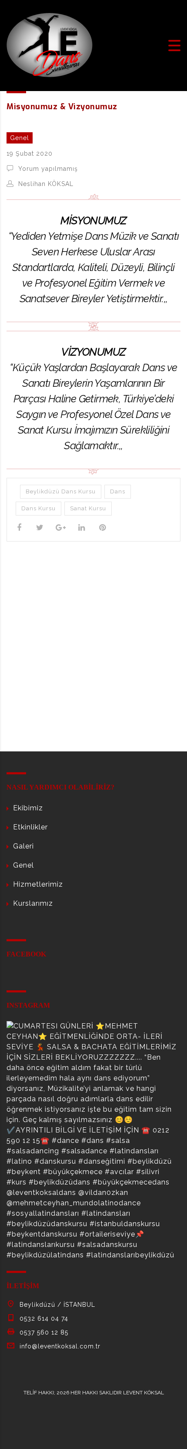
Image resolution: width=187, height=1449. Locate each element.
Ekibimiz (28, 808)
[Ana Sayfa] (50, 45)
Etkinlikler (30, 827)
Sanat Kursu (88, 508)
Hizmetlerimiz (38, 884)
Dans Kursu (38, 508)
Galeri (23, 846)
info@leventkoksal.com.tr (60, 1346)
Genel (23, 865)
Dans (117, 491)
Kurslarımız (33, 903)
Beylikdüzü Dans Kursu (61, 491)
